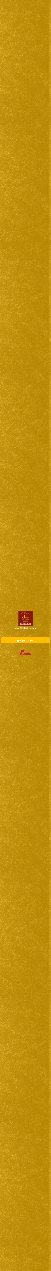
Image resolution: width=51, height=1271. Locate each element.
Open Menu (27, 640)
